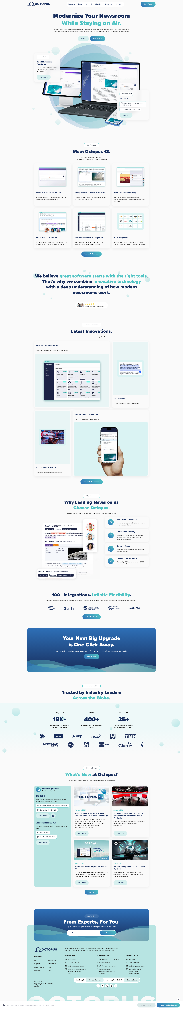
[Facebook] (98, 986)
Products (71, 4)
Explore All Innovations (91, 482)
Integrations (82, 4)
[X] (107, 986)
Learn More (44, 77)
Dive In (83, 38)
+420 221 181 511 (134, 963)
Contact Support (95, 980)
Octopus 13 (52, 960)
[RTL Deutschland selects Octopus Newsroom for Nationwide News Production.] (130, 796)
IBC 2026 (124, 98)
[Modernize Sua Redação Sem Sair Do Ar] (91, 850)
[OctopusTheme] (47, 949)
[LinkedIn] (115, 986)
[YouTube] (102, 986)
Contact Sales (132, 980)
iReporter (37, 964)
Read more (43, 816)
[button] (178, 999)
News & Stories (96, 4)
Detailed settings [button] (146, 1005)
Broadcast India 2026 (46, 823)
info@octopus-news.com (76, 966)
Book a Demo (97, 38)
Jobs (49, 971)
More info (126, 115)
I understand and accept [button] (168, 1005)
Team (50, 967)
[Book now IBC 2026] (53, 815)
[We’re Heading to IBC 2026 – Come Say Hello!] (130, 850)
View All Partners (91, 617)
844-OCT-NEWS (73, 963)
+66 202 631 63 (104, 963)
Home (36, 960)
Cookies (36, 986)
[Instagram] (111, 986)
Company (119, 4)
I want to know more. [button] (48, 1005)
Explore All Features (91, 254)
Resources (108, 4)
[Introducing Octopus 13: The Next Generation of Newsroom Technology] (91, 796)
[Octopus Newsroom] (38, 4)
